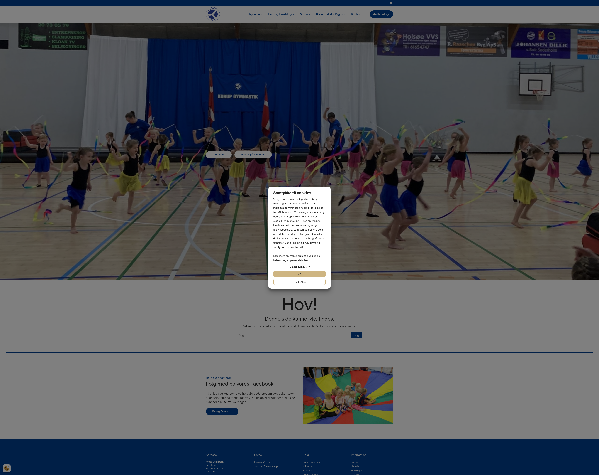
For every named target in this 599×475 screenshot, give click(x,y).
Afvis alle (300, 281)
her (306, 260)
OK (299, 273)
